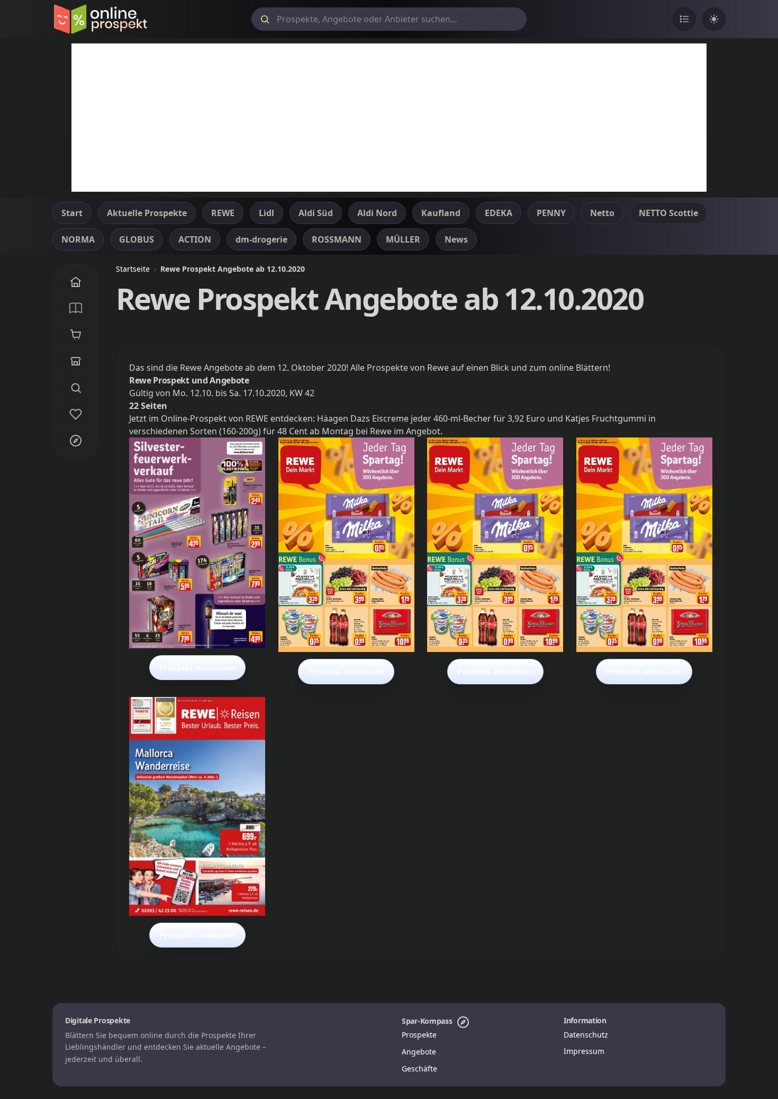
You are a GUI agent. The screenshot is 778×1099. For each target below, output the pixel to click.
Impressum (584, 1051)
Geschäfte (419, 1069)
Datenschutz (586, 1035)
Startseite (133, 269)
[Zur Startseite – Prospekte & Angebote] (100, 19)
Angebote (419, 1052)
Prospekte (419, 1035)
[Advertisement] (389, 117)
